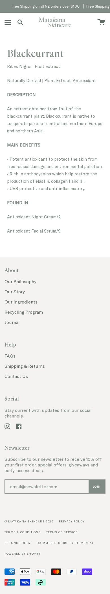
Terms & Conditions (23, 532)
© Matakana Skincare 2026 (29, 521)
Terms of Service (62, 532)
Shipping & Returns (25, 366)
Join (97, 486)
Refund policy (18, 543)
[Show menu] (9, 22)
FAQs (10, 356)
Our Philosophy (20, 281)
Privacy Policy (72, 521)
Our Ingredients (21, 302)
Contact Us (16, 376)
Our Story (15, 291)
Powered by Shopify (23, 554)
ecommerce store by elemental (65, 543)
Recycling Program (24, 312)
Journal (12, 322)
